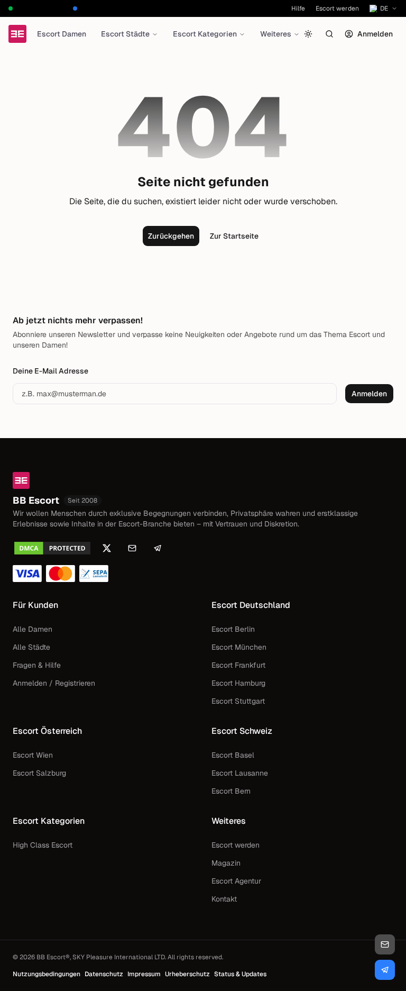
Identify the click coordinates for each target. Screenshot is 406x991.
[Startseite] (17, 34)
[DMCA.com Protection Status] (52, 548)
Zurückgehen (171, 236)
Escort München (238, 647)
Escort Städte (125, 34)
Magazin (226, 863)
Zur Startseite (234, 236)
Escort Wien (33, 755)
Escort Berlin (233, 629)
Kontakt (224, 899)
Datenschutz (104, 974)
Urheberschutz (187, 974)
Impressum (144, 974)
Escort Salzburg (39, 773)
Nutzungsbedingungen (46, 974)
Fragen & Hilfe (37, 665)
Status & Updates (240, 974)
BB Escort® (53, 957)
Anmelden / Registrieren (54, 683)
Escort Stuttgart (238, 701)
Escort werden (337, 8)
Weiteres (275, 34)
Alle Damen (32, 629)
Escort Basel (232, 755)
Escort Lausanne (239, 773)
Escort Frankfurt (238, 665)
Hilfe (298, 8)
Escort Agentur (236, 881)
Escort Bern (231, 791)
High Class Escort (42, 845)
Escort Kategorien (205, 34)
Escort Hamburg (238, 683)
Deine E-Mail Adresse (50, 371)
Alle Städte (31, 647)
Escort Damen (61, 34)
